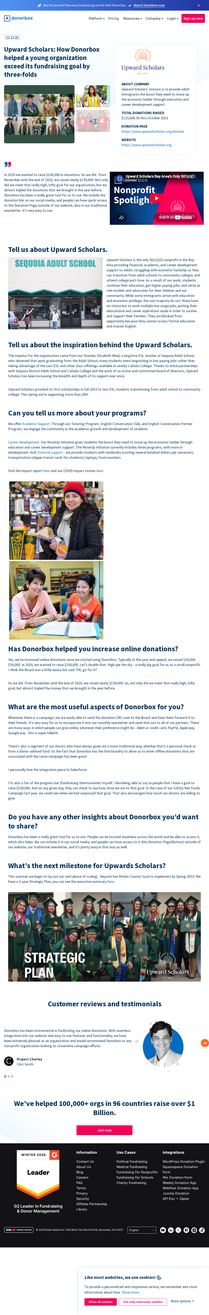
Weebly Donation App (179, 1183)
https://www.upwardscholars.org (146, 145)
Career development (23, 442)
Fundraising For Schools (135, 1177)
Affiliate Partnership (91, 1204)
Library (81, 1209)
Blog (79, 1172)
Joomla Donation (176, 1193)
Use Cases (126, 1152)
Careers (82, 1177)
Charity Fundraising (131, 1183)
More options (181, 1301)
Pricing (113, 18)
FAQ (79, 1183)
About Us (83, 1167)
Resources (131, 18)
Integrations (173, 1152)
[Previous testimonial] (205, 1043)
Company (153, 18)
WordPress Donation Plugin (184, 1161)
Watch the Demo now (149, 5)
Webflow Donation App (181, 1188)
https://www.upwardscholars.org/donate (152, 131)
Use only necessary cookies (143, 1302)
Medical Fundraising (132, 1167)
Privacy (82, 1193)
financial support (50, 452)
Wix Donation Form (177, 1177)
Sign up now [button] (193, 18)
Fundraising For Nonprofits (137, 1172)
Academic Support (36, 423)
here (46, 470)
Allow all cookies (101, 1302)
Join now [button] (104, 1130)
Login (171, 18)
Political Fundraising (132, 1161)
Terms (81, 1188)
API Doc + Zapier (176, 1199)
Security (82, 1199)
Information (86, 1152)
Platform (95, 18)
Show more (130, 1292)
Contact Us (85, 1161)
